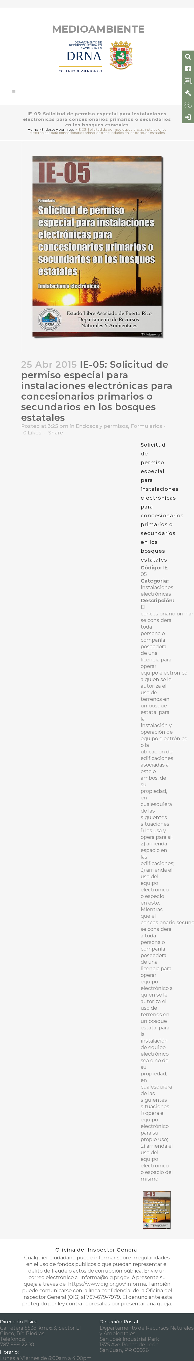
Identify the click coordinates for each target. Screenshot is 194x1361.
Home (33, 129)
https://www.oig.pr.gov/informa (106, 1284)
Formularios (146, 426)
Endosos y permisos (57, 129)
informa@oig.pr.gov (105, 1277)
